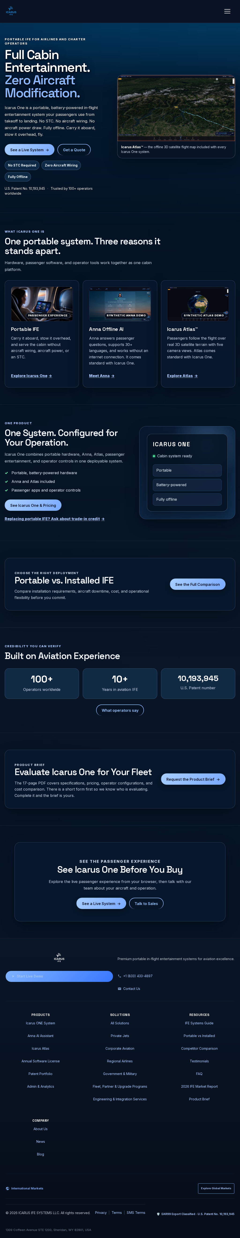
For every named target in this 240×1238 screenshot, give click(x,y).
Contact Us (131, 989)
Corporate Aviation (119, 1048)
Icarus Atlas (40, 1048)
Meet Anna (102, 375)
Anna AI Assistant (40, 1036)
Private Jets (120, 1036)
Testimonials (199, 1061)
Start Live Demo (30, 976)
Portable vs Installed (199, 1036)
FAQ (199, 1074)
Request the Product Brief (193, 779)
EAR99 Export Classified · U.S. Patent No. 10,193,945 (195, 1214)
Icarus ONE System (40, 1023)
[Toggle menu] (227, 11)
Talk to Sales (146, 903)
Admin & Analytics (40, 1086)
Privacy (101, 1213)
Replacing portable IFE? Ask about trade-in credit (55, 518)
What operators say (120, 710)
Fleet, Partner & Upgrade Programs (120, 1086)
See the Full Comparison (197, 584)
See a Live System (29, 150)
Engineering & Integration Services (120, 1099)
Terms (117, 1213)
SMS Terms (136, 1213)
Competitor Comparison (199, 1048)
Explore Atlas (182, 375)
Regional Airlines (120, 1061)
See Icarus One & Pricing (33, 505)
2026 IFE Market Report (199, 1086)
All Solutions (120, 1023)
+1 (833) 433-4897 (138, 976)
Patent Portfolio (40, 1074)
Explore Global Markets (216, 1188)
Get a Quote (74, 150)
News (40, 1141)
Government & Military (120, 1074)
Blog (40, 1154)
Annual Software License (41, 1061)
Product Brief (199, 1099)
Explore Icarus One (31, 375)
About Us (41, 1129)
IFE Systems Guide (199, 1023)
